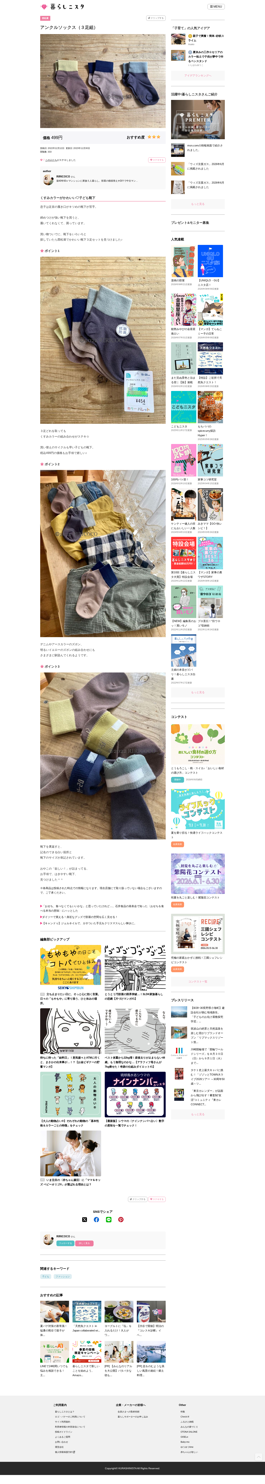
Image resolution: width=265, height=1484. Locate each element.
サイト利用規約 (62, 1422)
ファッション (63, 1276)
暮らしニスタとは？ (64, 1411)
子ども (45, 1276)
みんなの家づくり (189, 1427)
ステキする (158, 160)
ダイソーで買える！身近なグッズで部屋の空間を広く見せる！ (80, 916)
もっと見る (198, 203)
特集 (183, 1411)
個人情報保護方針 (64, 1452)
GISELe (184, 1437)
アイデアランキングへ (197, 75)
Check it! (185, 1416)
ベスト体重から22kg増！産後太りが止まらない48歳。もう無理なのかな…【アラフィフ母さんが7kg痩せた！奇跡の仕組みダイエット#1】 (135, 1062)
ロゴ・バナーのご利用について (70, 1416)
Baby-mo (185, 1442)
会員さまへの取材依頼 (128, 1411)
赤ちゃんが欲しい (189, 1452)
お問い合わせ (61, 1442)
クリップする (157, 18)
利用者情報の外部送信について (70, 1427)
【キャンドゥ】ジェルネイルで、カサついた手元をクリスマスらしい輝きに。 (89, 923)
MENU (217, 6)
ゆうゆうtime (187, 1447)
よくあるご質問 (62, 1437)
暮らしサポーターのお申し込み (133, 1416)
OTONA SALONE (189, 1432)
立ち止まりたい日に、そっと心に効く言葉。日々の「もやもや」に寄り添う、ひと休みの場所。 (70, 999)
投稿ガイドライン (63, 1432)
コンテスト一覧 (197, 981)
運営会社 (59, 1447)
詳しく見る (84, 1243)
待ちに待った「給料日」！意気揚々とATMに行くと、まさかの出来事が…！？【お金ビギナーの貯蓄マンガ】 (70, 1062)
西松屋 (45, 18)
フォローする (65, 1243)
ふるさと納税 (187, 1422)
